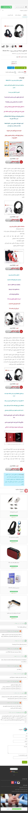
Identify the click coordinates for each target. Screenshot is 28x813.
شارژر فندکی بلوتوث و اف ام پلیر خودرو (13, 613)
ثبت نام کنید (9, 809)
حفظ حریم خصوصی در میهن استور (21, 789)
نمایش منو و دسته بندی (20, 7)
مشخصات (25, 15)
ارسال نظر (25, 762)
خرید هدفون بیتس (15, 474)
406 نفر (9, 67)
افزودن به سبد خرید (19, 67)
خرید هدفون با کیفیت (10, 479)
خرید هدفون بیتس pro (14, 477)
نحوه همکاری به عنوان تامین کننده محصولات (19, 791)
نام (26, 733)
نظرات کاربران (10, 15)
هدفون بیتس (21, 482)
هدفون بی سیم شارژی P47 (14, 537)
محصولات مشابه (18, 15)
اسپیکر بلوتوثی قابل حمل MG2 (14, 562)
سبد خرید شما (6, 7)
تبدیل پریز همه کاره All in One (14, 587)
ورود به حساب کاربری (17, 809)
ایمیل (26, 738)
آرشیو (22, 491)
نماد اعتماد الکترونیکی (23, 787)
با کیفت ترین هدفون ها (12, 482)
